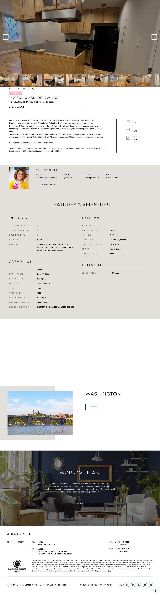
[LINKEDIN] (133, 585)
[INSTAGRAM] (127, 585)
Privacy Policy (105, 585)
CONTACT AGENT (48, 185)
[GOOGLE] (121, 585)
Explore (95, 407)
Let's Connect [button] (80, 503)
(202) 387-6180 (121, 551)
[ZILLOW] (151, 585)
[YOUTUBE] (145, 585)
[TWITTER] (139, 585)
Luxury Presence (58, 585)
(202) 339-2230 (71, 178)
